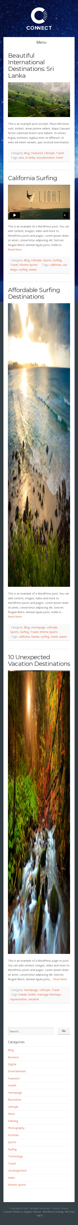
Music (11, 1114)
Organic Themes (32, 1211)
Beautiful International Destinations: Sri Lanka (31, 65)
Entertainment (17, 1071)
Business (13, 1057)
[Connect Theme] (39, 31)
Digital (12, 1064)
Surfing (57, 260)
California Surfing (32, 178)
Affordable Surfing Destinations (34, 293)
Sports (47, 260)
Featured (37, 153)
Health (12, 1085)
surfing (23, 269)
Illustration (14, 1099)
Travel (60, 153)
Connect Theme (11, 1211)
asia (21, 157)
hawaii (35, 636)
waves (33, 269)
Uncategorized (17, 1170)
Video (11, 1177)
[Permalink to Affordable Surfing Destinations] (39, 445)
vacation (33, 999)
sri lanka (30, 157)
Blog (27, 153)
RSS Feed (70, 1211)
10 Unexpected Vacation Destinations (39, 660)
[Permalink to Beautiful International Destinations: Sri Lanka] (39, 99)
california (55, 265)
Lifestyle (49, 153)
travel (59, 157)
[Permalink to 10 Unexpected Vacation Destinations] (39, 812)
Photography (16, 1128)
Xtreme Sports (29, 265)
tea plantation (46, 157)
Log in (40, 1215)
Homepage (38, 627)
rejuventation (18, 999)
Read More (15, 249)
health (32, 994)
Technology (15, 1156)
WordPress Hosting (53, 1211)
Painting (13, 1121)
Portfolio (13, 1135)
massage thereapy (49, 994)
